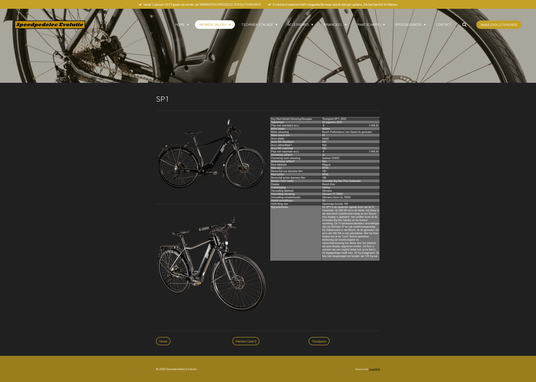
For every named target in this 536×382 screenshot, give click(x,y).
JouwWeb (374, 369)
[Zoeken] (464, 24)
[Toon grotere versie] (210, 157)
